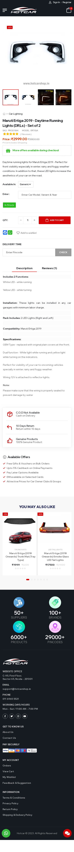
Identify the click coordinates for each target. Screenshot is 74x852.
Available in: (9, 184)
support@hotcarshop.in (17, 689)
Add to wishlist (28, 232)
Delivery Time (12, 244)
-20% (40, 514)
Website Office (12, 671)
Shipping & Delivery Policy (17, 814)
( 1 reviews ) (26, 134)
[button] (27, 579)
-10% (5, 514)
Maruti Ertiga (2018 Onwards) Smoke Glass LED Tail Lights (55, 557)
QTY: (5, 220)
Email (6, 684)
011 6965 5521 (11, 698)
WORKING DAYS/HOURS (16, 704)
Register (67, 2)
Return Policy (10, 809)
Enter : (6, 194)
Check (63, 252)
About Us (8, 732)
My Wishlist (9, 777)
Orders (7, 765)
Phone (7, 694)
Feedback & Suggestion (17, 783)
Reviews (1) (49, 268)
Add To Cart (57, 220)
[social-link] (5, 716)
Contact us (9, 737)
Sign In (56, 2)
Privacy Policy (10, 803)
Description (24, 268)
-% (10, 27)
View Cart (8, 771)
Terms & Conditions (14, 797)
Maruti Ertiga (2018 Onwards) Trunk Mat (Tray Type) (20, 557)
